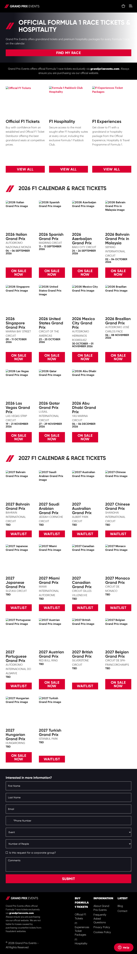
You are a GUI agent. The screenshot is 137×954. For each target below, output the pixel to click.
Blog (120, 906)
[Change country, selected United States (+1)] (9, 820)
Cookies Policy (102, 932)
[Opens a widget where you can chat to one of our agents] (123, 947)
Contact (122, 911)
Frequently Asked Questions (99, 919)
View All (25, 169)
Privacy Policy (101, 927)
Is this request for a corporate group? (32, 852)
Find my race (68, 53)
